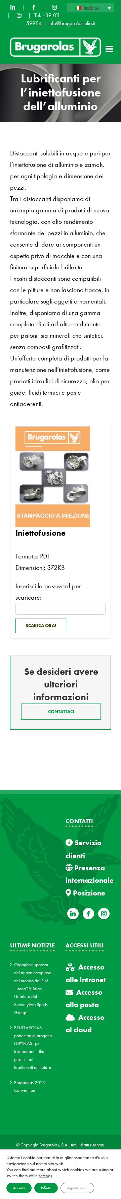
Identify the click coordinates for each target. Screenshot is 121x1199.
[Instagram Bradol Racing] (19, 15)
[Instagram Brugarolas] (54, 7)
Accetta (19, 1188)
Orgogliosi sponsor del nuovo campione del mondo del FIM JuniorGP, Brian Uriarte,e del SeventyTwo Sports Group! (32, 988)
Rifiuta (46, 1188)
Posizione (88, 893)
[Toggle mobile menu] (110, 49)
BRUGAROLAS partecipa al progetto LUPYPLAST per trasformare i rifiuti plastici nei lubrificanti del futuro (33, 1047)
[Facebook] (33, 7)
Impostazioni (77, 1188)
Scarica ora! (41, 625)
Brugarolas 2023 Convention (29, 1086)
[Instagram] (104, 913)
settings (45, 1176)
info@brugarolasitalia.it (71, 23)
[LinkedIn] (12, 7)
